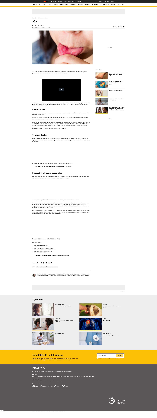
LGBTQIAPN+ (60, 376)
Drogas (54, 376)
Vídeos (41, 380)
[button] (114, 27)
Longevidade (106, 4)
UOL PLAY (74, 1)
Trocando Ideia (59, 380)
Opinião (56, 4)
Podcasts (46, 380)
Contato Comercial (36, 411)
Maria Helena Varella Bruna (38, 25)
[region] (41, 153)
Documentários (52, 380)
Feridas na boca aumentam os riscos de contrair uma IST (55, 255)
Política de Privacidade (53, 411)
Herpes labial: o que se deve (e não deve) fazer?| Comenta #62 (57, 166)
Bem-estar (80, 4)
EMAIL (112, 1)
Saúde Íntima (95, 4)
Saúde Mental (87, 4)
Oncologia (113, 4)
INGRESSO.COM (54, 1)
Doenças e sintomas (64, 4)
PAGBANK (65, 1)
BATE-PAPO (106, 1)
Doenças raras (73, 4)
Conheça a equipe (44, 411)
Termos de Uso (62, 411)
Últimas (50, 4)
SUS (100, 4)
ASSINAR (119, 355)
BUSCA (100, 1)
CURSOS (69, 1)
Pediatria (71, 376)
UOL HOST (60, 1)
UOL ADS (79, 1)
